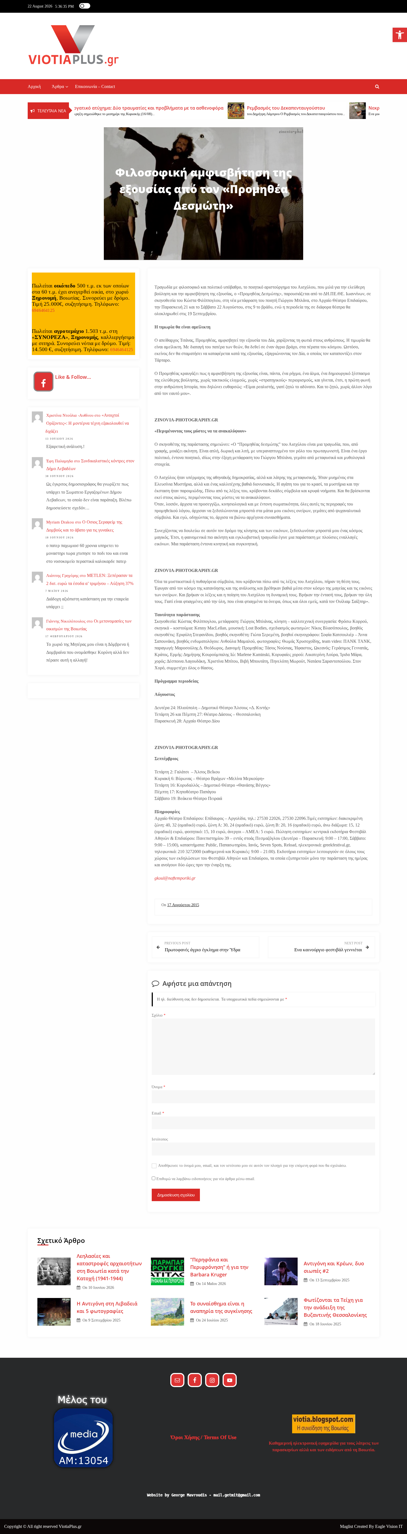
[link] (400, 35)
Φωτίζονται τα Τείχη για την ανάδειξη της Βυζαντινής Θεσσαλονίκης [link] (335, 1307)
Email (158, 1113)
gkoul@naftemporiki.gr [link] (174, 878)
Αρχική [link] (34, 86)
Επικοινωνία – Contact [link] (95, 86)
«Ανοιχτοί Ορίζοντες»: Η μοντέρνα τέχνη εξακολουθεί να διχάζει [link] (87, 423)
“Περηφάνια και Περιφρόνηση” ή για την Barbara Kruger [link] (219, 1267)
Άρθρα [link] (58, 86)
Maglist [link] (347, 1526)
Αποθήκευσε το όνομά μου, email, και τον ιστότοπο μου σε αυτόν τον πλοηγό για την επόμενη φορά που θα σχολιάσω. (252, 1166)
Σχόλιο (159, 1015)
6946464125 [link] (43, 310)
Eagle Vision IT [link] (389, 1526)
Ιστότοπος (160, 1139)
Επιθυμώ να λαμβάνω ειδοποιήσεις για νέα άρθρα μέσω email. (205, 1179)
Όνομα (158, 1087)
